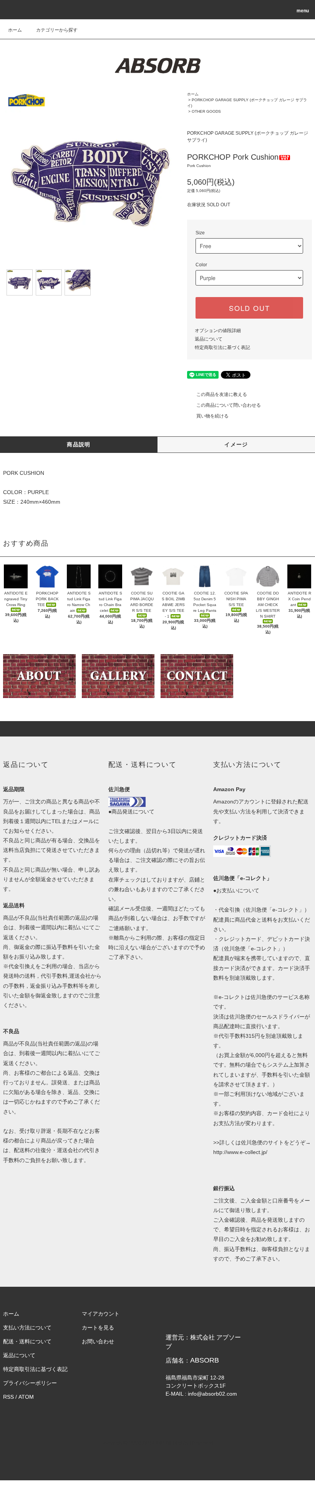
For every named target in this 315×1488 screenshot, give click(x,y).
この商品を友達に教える (221, 394)
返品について (208, 339)
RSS (8, 1397)
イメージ (236, 444)
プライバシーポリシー (30, 1383)
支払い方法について (27, 1327)
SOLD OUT (249, 308)
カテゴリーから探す (57, 30)
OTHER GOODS (206, 111)
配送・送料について (27, 1341)
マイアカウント (100, 1314)
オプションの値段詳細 (218, 330)
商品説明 (79, 444)
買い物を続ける (212, 416)
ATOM (26, 1397)
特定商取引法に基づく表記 (222, 347)
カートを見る (98, 1327)
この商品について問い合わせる (228, 405)
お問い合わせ (98, 1341)
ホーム (15, 30)
